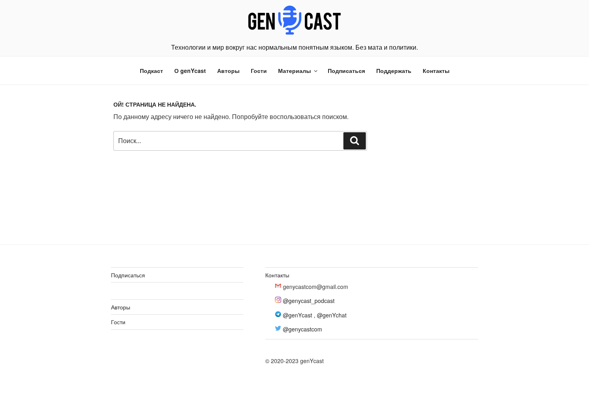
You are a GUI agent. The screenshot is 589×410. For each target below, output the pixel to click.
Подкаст (151, 71)
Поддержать (393, 71)
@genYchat (332, 315)
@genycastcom (302, 329)
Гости (259, 71)
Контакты (436, 71)
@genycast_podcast (309, 301)
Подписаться (346, 71)
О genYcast (190, 71)
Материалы (294, 71)
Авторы (228, 71)
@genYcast (297, 315)
